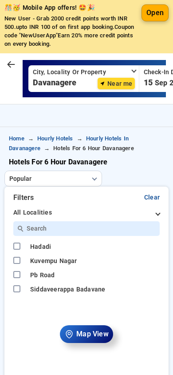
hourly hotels (55, 138)
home (16, 138)
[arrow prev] (11, 64)
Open (155, 12)
